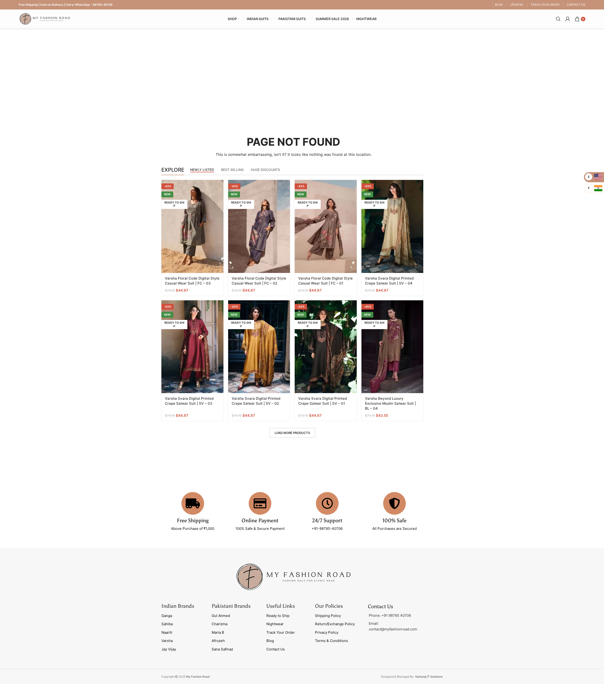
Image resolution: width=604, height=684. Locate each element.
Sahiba (167, 624)
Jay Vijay (168, 649)
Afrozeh (218, 640)
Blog (270, 640)
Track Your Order (280, 632)
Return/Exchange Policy (335, 624)
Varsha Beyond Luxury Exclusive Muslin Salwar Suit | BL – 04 (390, 403)
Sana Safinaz (222, 649)
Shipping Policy (328, 615)
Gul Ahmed (221, 615)
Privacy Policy (326, 632)
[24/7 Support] (327, 503)
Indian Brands (177, 606)
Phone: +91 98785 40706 (390, 615)
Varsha (167, 640)
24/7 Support (327, 520)
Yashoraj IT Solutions (429, 676)
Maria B (218, 632)
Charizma (219, 624)
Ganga (166, 615)
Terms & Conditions (331, 640)
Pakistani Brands (231, 606)
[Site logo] (45, 18)
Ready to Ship (277, 615)
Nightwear (275, 624)
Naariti (166, 632)
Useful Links (280, 606)
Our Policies (329, 606)
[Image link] (293, 576)
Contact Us (275, 649)
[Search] (558, 19)
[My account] (567, 19)
